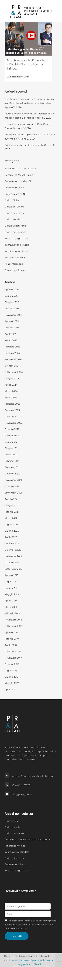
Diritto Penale (12, 219)
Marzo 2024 (11, 391)
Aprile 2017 (11, 689)
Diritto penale (12, 827)
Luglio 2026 (11, 295)
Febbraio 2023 (12, 403)
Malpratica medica (15, 845)
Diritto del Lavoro (14, 206)
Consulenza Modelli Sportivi (20, 174)
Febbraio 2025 (12, 346)
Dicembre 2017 (13, 651)
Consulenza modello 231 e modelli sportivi (28, 839)
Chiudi (37, 964)
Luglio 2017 (11, 670)
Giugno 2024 (12, 378)
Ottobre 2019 (12, 562)
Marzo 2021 (11, 518)
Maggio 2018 (12, 638)
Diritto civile (11, 821)
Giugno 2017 (11, 676)
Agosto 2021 (11, 499)
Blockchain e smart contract (20, 168)
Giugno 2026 (12, 302)
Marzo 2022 (11, 454)
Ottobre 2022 (12, 429)
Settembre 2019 (13, 568)
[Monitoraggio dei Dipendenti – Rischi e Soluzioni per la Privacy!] (28, 39)
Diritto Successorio (15, 225)
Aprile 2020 (11, 537)
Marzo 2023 (11, 397)
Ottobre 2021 (12, 486)
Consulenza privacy (15, 864)
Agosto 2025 (12, 321)
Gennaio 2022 (12, 467)
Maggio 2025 (12, 327)
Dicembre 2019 (13, 549)
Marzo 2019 (11, 607)
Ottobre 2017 (12, 664)
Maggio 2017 (12, 683)
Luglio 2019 (11, 581)
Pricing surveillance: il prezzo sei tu (24, 145)
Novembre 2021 (13, 480)
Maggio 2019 (12, 594)
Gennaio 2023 (12, 410)
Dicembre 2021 (13, 473)
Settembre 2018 (13, 626)
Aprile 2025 (11, 334)
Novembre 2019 (13, 556)
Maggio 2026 (12, 308)
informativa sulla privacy (33, 920)
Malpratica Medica (15, 257)
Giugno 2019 (11, 588)
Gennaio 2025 (12, 353)
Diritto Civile (12, 200)
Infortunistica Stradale (17, 244)
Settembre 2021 (13, 492)
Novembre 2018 (13, 619)
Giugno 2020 (12, 530)
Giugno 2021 (11, 505)
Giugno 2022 (12, 448)
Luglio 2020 (11, 524)
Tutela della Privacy (15, 270)
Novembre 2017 (13, 657)
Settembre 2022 (13, 435)
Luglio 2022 (11, 441)
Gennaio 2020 (12, 543)
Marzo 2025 (11, 340)
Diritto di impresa (14, 858)
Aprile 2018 (11, 645)
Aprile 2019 (11, 600)
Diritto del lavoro (14, 833)
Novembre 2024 (13, 359)
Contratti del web (14, 187)
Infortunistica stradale (17, 851)
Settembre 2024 (14, 372)
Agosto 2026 (12, 289)
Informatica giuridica (16, 238)
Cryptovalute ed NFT (16, 194)
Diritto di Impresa (14, 213)
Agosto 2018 (11, 632)
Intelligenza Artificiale (17, 251)
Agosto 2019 (11, 575)
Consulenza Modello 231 (18, 181)
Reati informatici (14, 263)
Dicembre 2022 (13, 416)
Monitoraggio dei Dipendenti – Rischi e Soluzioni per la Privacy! (27, 64)
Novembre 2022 (13, 422)
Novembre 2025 (13, 314)
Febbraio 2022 (12, 461)
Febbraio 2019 (12, 613)
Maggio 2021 (12, 511)
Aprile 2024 (11, 384)
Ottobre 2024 (12, 365)
